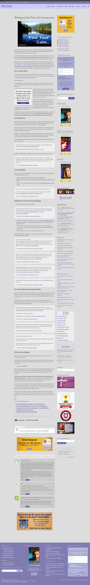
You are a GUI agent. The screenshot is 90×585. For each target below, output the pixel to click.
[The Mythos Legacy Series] (66, 199)
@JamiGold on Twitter (63, 39)
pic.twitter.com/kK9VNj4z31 (34, 272)
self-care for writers (43, 123)
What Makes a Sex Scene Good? (64, 243)
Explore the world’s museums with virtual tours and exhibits (31, 177)
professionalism (51, 416)
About (78, 6)
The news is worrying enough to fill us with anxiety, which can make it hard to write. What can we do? (23, 95)
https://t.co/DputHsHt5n (22, 258)
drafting (27, 416)
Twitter (25, 417)
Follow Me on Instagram (63, 46)
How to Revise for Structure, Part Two (65, 303)
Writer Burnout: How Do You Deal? (25, 410)
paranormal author (44, 416)
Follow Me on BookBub (63, 43)
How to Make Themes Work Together (65, 253)
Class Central (47, 183)
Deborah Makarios (25, 460)
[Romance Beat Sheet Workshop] (65, 32)
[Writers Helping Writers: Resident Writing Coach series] (65, 433)
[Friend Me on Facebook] (3, 2)
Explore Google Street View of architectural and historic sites (31, 179)
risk (15, 417)
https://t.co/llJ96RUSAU (21, 193)
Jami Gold (30, 416)
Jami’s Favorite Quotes (66, 449)
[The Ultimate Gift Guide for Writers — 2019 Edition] (65, 387)
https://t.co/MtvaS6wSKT (22, 213)
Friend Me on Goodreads (63, 42)
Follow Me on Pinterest (63, 44)
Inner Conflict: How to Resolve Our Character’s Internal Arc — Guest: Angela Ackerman (65, 264)
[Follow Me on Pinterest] (11, 2)
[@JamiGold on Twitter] (1, 2)
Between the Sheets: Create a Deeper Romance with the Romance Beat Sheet (66, 351)
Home (48, 6)
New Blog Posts (62, 77)
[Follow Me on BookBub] (7, 2)
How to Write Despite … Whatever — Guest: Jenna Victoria (30, 404)
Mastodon (2, 0)
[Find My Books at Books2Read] (9, 2)
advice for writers (19, 416)
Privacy (77, 579)
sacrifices (17, 417)
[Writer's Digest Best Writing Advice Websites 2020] (65, 409)
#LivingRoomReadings (31, 212)
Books (52, 6)
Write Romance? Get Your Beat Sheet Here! (55, 563)
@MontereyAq (23, 267)
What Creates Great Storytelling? (64, 245)
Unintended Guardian (65, 162)
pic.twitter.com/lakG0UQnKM (34, 193)
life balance (35, 416)
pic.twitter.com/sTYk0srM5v (35, 258)
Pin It (15, 398)
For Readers (60, 6)
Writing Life (29, 417)
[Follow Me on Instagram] (13, 2)
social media (22, 417)
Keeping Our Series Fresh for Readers (65, 251)
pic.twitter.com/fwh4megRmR (38, 316)
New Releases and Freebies (65, 78)
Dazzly (49, 139)
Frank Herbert (67, 454)
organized (39, 416)
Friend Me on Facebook (63, 40)
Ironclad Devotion (65, 135)
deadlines (23, 416)
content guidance (63, 214)
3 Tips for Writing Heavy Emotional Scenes (55, 565)
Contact (67, 579)
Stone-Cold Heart (65, 106)
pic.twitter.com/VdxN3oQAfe (32, 245)
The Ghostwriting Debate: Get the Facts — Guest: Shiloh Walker (32, 406)
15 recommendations (33, 222)
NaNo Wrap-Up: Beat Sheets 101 (64, 297)
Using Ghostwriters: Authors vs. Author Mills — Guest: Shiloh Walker (33, 408)
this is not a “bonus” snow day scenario (26, 77)
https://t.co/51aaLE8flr (21, 272)
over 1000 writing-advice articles (66, 208)
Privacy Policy (68, 86)
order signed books (68, 213)
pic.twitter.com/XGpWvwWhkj (31, 146)
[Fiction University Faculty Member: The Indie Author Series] (66, 421)
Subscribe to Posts (25, 2)
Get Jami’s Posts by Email (63, 50)
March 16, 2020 (34, 165)
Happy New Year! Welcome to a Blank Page (27, 411)
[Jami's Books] (65, 193)
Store (74, 579)
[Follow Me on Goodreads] (5, 2)
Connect (84, 6)
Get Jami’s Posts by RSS (63, 49)
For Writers (71, 6)
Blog (66, 6)
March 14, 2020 (39, 149)
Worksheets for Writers (84, 579)
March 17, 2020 (35, 261)
